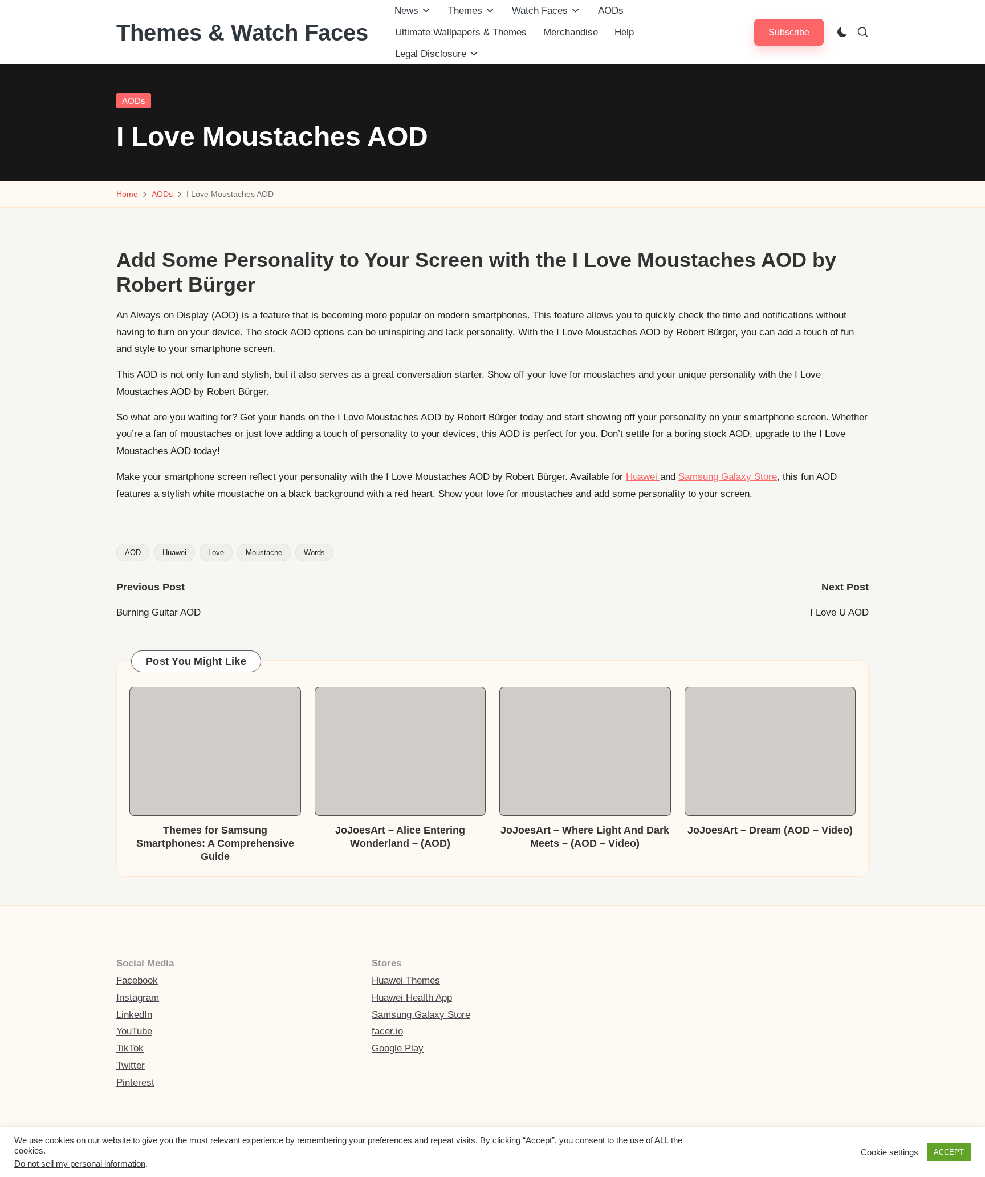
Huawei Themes (406, 980)
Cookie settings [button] (889, 1152)
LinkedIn (134, 1014)
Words (314, 552)
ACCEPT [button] (949, 1152)
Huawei (643, 476)
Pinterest (135, 1082)
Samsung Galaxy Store (727, 476)
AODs (133, 101)
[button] (789, 32)
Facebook (137, 980)
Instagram (137, 997)
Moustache (264, 552)
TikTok (130, 1048)
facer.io (387, 1031)
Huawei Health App (412, 997)
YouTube (134, 1031)
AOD (133, 552)
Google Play (398, 1048)
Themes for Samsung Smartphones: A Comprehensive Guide (215, 843)
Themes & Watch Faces (242, 32)
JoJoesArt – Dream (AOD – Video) (770, 830)
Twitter (130, 1065)
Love (216, 552)
